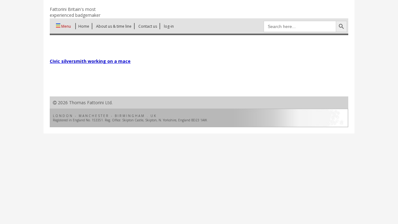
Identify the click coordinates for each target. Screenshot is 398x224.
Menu (65, 26)
